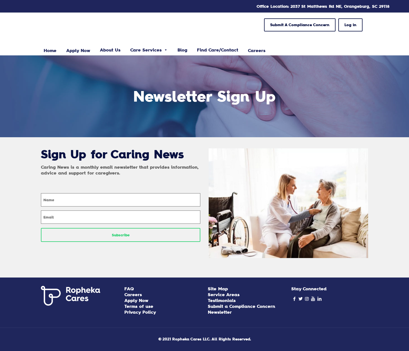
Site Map (218, 289)
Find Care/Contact (217, 50)
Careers (133, 294)
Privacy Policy (140, 312)
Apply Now (136, 300)
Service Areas (224, 294)
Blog (182, 50)
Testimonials (222, 300)
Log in (350, 25)
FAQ (129, 289)
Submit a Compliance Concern (241, 306)
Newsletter (220, 312)
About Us (110, 50)
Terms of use (138, 306)
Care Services (146, 50)
